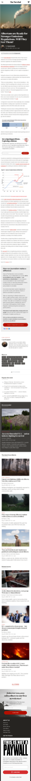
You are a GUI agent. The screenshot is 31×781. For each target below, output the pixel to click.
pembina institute (6, 363)
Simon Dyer (5, 365)
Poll (13, 363)
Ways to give (6, 730)
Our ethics (6, 728)
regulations (17, 363)
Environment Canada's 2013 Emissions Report (19, 196)
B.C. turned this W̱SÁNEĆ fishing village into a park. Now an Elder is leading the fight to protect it (16, 397)
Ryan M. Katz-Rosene (8, 595)
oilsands (20, 361)
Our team (5, 724)
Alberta (4, 357)
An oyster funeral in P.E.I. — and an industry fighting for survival (15, 392)
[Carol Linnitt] (3, 47)
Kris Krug (7, 262)
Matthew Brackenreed (8, 483)
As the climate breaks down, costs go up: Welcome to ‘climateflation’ (15, 592)
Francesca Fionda (7, 669)
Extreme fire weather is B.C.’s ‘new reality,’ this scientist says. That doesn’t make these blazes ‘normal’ (15, 665)
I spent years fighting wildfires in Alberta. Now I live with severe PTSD (15, 480)
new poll (5, 251)
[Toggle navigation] (2, 2)
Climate (25, 357)
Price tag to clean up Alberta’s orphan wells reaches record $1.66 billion (14, 515)
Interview (5, 661)
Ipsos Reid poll (7, 58)
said (10, 92)
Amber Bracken (16, 554)
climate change (5, 359)
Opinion (4, 589)
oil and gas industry (12, 361)
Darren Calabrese (7, 438)
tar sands (11, 365)
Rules (23, 363)
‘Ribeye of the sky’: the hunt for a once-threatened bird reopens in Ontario (14, 382)
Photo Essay (6, 431)
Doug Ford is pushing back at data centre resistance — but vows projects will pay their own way (15, 388)
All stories (15, 684)
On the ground (7, 548)
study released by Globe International (12, 199)
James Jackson (18, 595)
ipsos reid (4, 361)
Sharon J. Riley (6, 518)
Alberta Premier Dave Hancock (14, 357)
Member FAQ (6, 732)
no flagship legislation (12, 203)
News (3, 512)
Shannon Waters (7, 632)
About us (5, 722)
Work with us (6, 726)
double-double (13, 230)
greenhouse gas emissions (17, 359)
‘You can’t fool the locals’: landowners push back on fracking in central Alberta (15, 551)
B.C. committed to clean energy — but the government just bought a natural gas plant (14, 628)
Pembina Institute (13, 210)
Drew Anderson (6, 554)
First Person (6, 477)
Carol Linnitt (11, 46)
